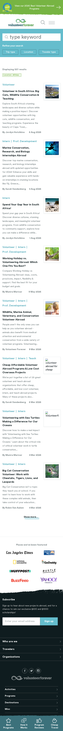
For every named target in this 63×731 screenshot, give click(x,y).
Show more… (31, 517)
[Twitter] (31, 670)
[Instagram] (38, 670)
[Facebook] (24, 670)
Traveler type (49, 52)
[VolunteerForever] (21, 22)
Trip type (10, 52)
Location (28, 52)
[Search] (43, 22)
